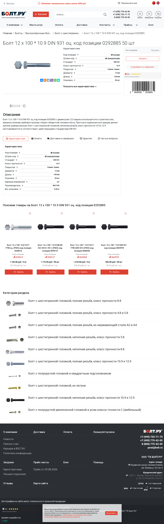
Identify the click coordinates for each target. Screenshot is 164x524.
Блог (151, 25)
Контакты (105, 25)
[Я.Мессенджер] (58, 80)
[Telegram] (48, 80)
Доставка (82, 25)
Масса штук (36, 25)
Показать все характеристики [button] (79, 86)
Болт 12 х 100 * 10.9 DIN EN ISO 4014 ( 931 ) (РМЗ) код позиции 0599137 (50, 248)
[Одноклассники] (44, 80)
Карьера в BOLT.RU (14, 448)
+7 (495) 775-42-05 (121, 11)
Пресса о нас (11, 443)
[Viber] (51, 80)
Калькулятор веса (104, 432)
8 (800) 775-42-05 (122, 17)
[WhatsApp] (55, 80)
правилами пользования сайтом (76, 515)
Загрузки (8, 462)
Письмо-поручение (14, 474)
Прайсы (128, 25)
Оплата (59, 25)
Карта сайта (40, 483)
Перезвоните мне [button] (129, 3)
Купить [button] (20, 272)
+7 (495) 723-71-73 (121, 14)
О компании (13, 25)
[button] (41, 14)
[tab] (15, 138)
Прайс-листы (41, 462)
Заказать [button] (143, 58)
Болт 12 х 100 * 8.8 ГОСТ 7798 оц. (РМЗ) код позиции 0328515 (18, 248)
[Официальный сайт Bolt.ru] (13, 13)
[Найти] (105, 14)
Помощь (98, 462)
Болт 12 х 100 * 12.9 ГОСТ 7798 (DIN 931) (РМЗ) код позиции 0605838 (82, 248)
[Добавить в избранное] (30, 213)
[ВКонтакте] (41, 80)
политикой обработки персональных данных (62, 517)
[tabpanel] (62, 169)
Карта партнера (12, 469)
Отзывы (8, 483)
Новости (8, 439)
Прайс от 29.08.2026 (45, 469)
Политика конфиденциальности (17, 453)
